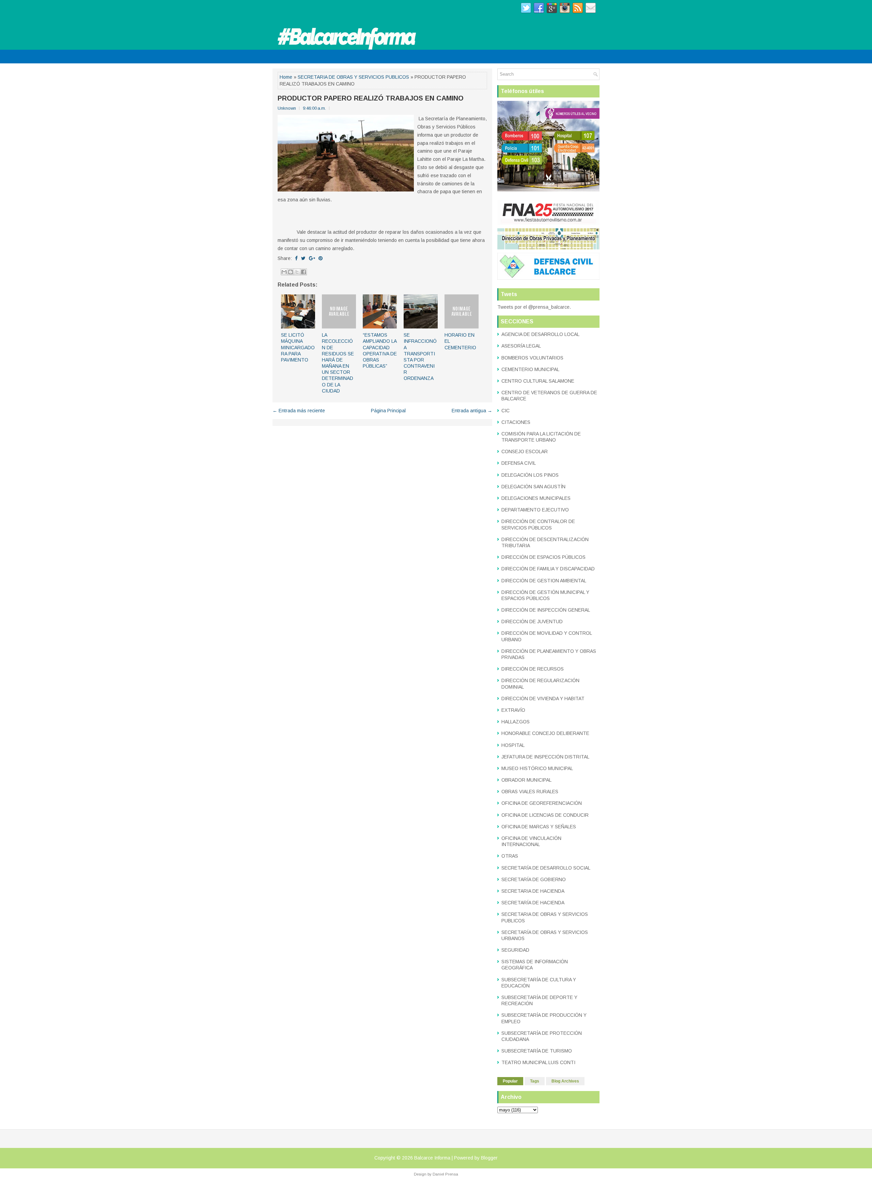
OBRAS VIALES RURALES (529, 791)
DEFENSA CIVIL (518, 463)
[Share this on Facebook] (296, 258)
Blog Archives (565, 1081)
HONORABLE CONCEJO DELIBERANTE (545, 733)
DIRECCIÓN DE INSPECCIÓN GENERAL (545, 610)
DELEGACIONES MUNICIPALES (536, 498)
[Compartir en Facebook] (303, 271)
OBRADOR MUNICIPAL (526, 780)
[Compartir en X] (297, 271)
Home (286, 77)
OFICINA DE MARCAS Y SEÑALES (538, 826)
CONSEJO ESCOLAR (524, 451)
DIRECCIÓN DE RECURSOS (532, 669)
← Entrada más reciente (298, 410)
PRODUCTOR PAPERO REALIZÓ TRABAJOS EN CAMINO (371, 98)
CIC (505, 410)
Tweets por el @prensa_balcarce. (534, 307)
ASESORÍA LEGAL (521, 346)
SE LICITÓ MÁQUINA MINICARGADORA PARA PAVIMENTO (298, 347)
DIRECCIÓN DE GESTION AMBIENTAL (543, 580)
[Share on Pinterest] (320, 258)
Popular (510, 1081)
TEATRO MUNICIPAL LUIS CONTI (538, 1062)
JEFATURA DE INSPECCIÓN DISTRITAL (545, 756)
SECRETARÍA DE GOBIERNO (533, 879)
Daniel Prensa (445, 1174)
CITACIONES (515, 422)
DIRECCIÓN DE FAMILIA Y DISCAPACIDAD (548, 568)
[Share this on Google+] (312, 258)
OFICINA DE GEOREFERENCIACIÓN (541, 803)
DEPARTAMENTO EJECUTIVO (535, 509)
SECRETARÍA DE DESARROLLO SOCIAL (545, 868)
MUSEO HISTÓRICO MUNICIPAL (537, 768)
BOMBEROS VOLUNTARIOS (532, 357)
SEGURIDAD (515, 950)
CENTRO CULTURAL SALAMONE (537, 381)
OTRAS (509, 856)
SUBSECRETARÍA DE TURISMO (536, 1051)
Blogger (489, 1158)
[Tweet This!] (303, 258)
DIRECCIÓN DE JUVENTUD (532, 621)
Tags (534, 1081)
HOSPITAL (513, 745)
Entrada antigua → (472, 410)
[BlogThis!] (290, 271)
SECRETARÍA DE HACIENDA (532, 902)
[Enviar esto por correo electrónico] (284, 271)
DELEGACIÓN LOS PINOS (530, 475)
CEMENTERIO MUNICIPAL (530, 369)
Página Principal (388, 410)
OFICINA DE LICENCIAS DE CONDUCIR (545, 815)
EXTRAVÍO (513, 710)
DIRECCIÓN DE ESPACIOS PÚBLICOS (543, 557)
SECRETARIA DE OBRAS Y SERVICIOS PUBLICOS (353, 77)
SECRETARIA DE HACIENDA (532, 891)
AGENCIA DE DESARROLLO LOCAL (540, 334)
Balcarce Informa (432, 1158)
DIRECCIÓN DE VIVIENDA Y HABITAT (543, 698)
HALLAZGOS (515, 721)
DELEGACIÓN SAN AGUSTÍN (533, 486)
